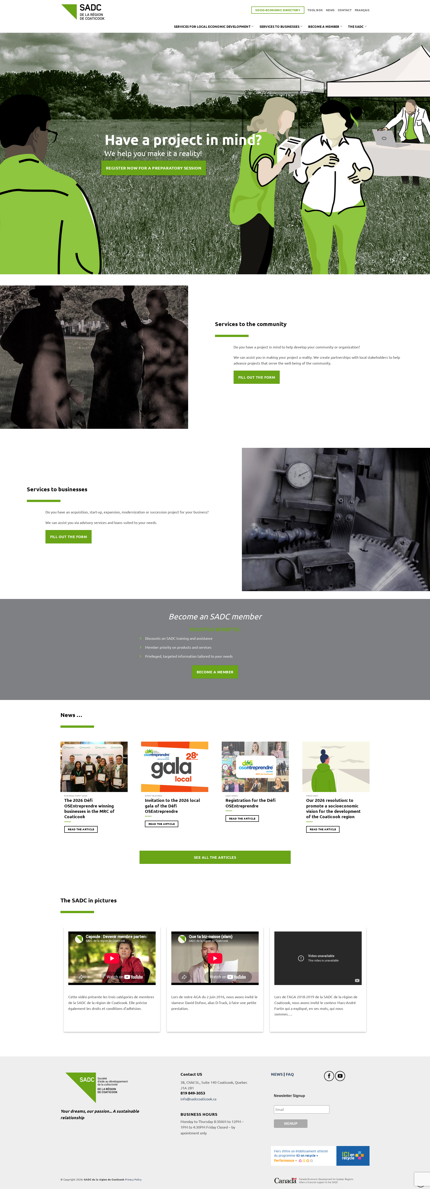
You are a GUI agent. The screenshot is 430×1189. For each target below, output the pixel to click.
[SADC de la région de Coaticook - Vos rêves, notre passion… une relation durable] (82, 12)
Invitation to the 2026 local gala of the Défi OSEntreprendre (172, 806)
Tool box (315, 10)
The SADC (355, 26)
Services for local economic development (212, 26)
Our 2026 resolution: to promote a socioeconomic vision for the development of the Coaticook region (333, 808)
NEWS (277, 1074)
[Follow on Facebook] (329, 1076)
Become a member (323, 26)
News (330, 10)
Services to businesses (279, 26)
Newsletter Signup (289, 1096)
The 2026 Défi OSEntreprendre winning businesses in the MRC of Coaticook (89, 808)
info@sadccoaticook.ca (198, 1099)
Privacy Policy (133, 1179)
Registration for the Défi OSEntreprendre (250, 803)
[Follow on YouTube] (340, 1076)
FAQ (290, 1074)
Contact (345, 10)
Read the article (81, 829)
